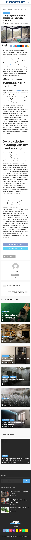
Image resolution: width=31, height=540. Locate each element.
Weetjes (13, 377)
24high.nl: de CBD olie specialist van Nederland (19, 508)
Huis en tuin (6, 12)
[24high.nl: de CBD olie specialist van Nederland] (5, 510)
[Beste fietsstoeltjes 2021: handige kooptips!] (5, 494)
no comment (19, 23)
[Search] (28, 2)
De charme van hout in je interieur (13, 339)
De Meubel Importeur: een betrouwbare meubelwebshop (15, 359)
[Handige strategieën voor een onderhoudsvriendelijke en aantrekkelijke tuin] (15, 451)
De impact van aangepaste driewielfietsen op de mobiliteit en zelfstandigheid (19, 501)
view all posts (15, 274)
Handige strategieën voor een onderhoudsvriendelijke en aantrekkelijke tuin (12, 315)
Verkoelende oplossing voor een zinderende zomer (13, 423)
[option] (15, 451)
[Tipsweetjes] (15, 522)
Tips (12, 419)
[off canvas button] (2, 2)
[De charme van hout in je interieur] (15, 333)
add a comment (10, 256)
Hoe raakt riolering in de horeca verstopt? (13, 380)
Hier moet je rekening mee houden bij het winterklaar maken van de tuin (15, 402)
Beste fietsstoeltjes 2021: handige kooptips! (19, 492)
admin (6, 23)
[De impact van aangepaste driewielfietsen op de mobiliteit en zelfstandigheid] (5, 501)
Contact (16, 526)
